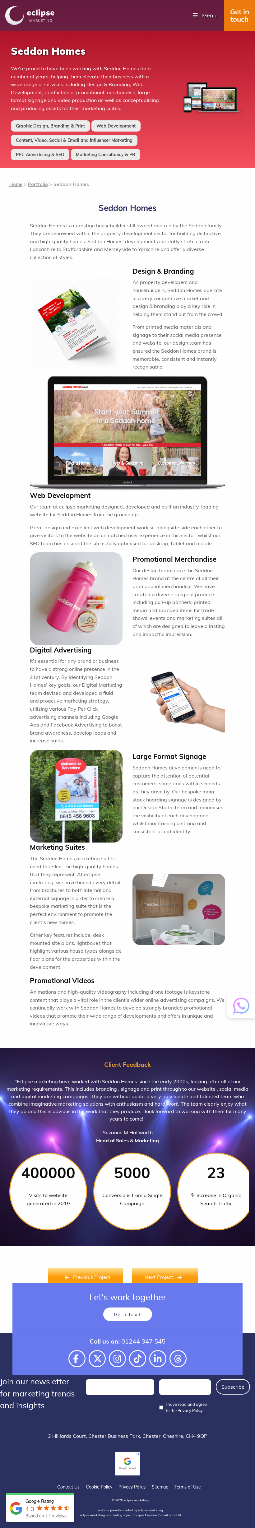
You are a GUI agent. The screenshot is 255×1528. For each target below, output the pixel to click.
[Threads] (178, 1358)
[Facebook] (77, 1358)
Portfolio (38, 184)
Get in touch (239, 15)
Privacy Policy (132, 1487)
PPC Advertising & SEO (40, 154)
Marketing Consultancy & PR (105, 154)
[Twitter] (97, 1358)
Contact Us (68, 1487)
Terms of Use (187, 1487)
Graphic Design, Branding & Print (50, 126)
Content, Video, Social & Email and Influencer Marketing (74, 140)
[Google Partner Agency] (127, 1463)
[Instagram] (117, 1358)
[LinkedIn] (157, 1358)
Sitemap (160, 1487)
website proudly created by (130, 1510)
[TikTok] (137, 1358)
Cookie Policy (99, 1487)
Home (15, 184)
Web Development (116, 126)
